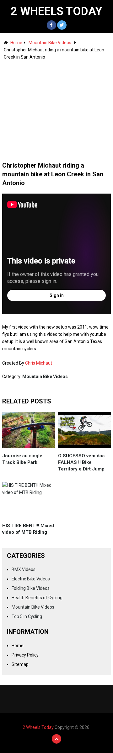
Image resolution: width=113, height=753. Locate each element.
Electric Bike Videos (31, 578)
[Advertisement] (56, 108)
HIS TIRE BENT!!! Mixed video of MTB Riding (28, 529)
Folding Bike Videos (31, 588)
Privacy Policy (25, 654)
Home (16, 42)
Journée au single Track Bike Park (22, 459)
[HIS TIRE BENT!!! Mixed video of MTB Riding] (28, 500)
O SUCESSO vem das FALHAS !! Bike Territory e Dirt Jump (81, 462)
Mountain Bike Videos (50, 42)
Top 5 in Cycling (27, 616)
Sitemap (20, 664)
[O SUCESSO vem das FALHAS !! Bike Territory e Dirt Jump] (84, 430)
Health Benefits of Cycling (37, 597)
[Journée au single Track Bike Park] (28, 430)
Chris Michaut (38, 363)
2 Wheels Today (56, 11)
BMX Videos (23, 569)
